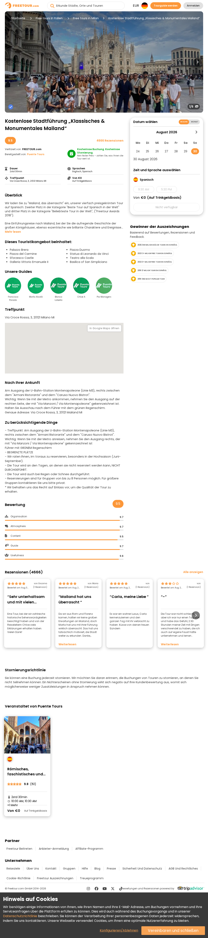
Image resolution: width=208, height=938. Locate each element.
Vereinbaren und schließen (173, 930)
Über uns (33, 869)
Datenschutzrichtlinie (20, 916)
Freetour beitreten (19, 849)
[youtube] (104, 888)
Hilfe (85, 869)
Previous (10, 62)
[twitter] (112, 888)
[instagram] (88, 888)
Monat (194, 122)
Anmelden (193, 5)
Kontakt (51, 869)
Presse (111, 869)
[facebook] (96, 888)
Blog (97, 869)
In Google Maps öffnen (104, 328)
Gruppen (69, 869)
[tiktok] (120, 888)
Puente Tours (35, 154)
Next (197, 62)
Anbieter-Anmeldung (54, 849)
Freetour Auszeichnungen (55, 878)
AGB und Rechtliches (183, 869)
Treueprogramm (92, 878)
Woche (183, 122)
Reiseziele (13, 869)
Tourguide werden (166, 5)
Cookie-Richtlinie (18, 878)
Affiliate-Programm (89, 849)
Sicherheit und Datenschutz (142, 869)
